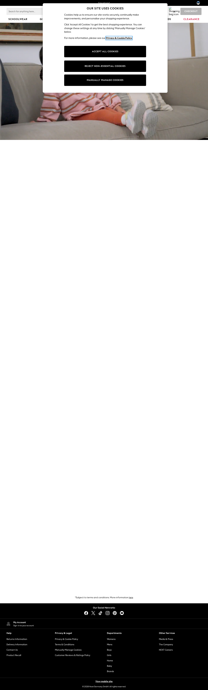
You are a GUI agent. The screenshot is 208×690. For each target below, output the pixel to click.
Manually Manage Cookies (68, 650)
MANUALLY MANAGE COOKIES (105, 80)
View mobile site (104, 681)
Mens (109, 644)
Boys (109, 650)
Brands (110, 671)
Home (110, 660)
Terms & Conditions (64, 644)
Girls (109, 655)
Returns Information (16, 639)
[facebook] (86, 613)
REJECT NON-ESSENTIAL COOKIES (105, 66)
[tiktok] (100, 613)
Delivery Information (16, 644)
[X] (93, 613)
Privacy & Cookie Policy (66, 639)
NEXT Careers (166, 650)
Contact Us (12, 650)
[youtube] (121, 613)
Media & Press (166, 639)
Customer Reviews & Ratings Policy (72, 655)
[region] (105, 48)
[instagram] (107, 613)
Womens (111, 639)
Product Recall (13, 655)
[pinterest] (114, 613)
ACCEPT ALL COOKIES (105, 51)
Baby (109, 666)
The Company (166, 644)
